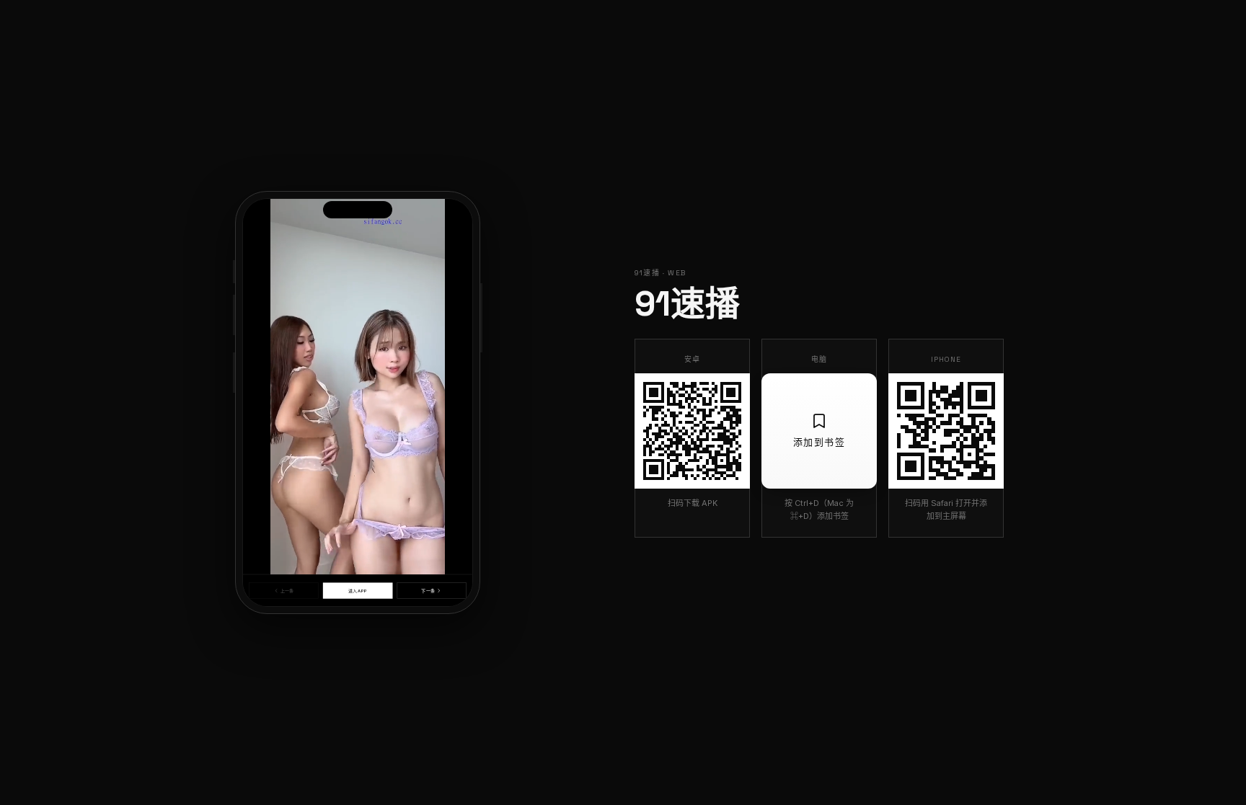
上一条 (286, 590)
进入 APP (357, 590)
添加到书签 (819, 442)
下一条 (427, 590)
